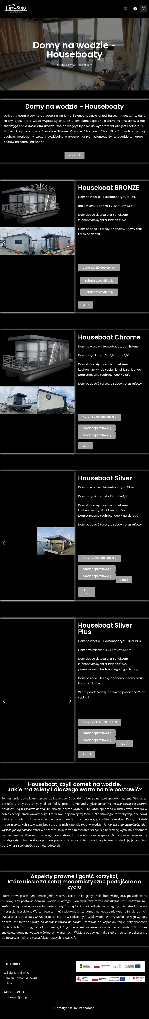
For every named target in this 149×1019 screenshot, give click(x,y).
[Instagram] (143, 8)
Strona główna (66, 64)
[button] (125, 9)
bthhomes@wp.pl (16, 997)
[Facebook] (135, 8)
